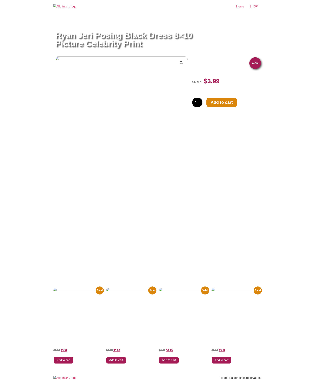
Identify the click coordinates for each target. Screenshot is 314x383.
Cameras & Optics (99, 22)
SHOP (253, 6)
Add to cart (222, 102)
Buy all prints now (75, 22)
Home (240, 6)
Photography (119, 22)
